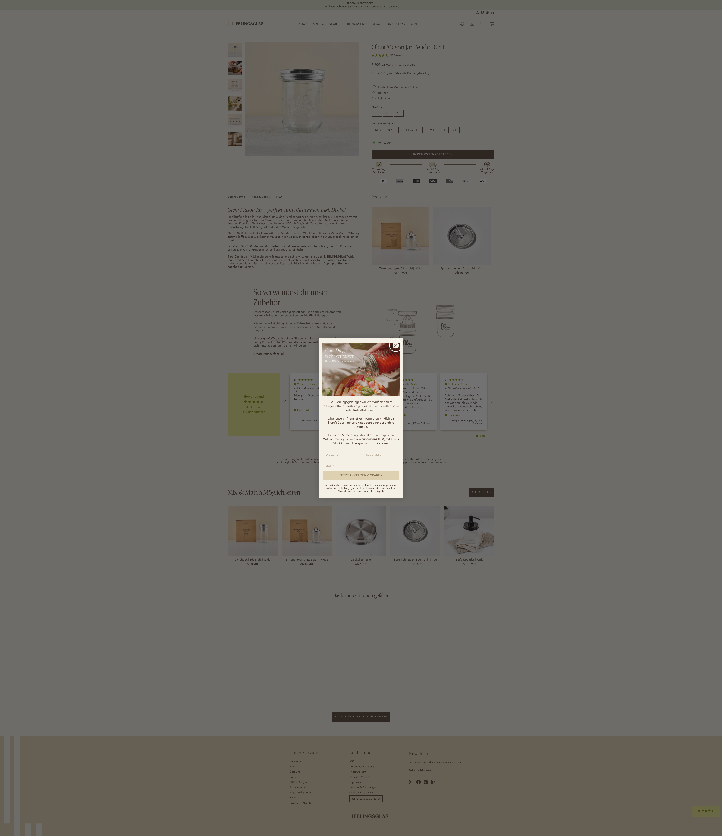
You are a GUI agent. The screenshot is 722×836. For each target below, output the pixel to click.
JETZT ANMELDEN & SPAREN (361, 475)
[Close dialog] (396, 345)
